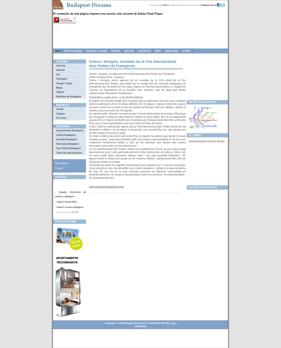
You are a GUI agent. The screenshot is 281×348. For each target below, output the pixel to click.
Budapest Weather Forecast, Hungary (207, 141)
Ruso (189, 5)
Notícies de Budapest (68, 96)
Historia (60, 65)
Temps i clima (64, 83)
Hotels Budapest (66, 135)
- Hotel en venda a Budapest (69, 206)
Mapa (59, 87)
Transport (61, 78)
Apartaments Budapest (70, 130)
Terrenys (61, 118)
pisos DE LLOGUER (96, 51)
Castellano (154, 5)
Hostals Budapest (66, 139)
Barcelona (171, 51)
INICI (57, 51)
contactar (144, 51)
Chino (197, 5)
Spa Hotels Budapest (68, 148)
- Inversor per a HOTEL (67, 211)
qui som (129, 51)
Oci (58, 74)
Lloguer (60, 113)
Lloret (186, 51)
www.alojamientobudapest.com (106, 186)
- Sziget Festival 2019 (66, 201)
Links (173, 323)
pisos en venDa (73, 51)
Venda (59, 109)
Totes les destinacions (69, 152)
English (172, 5)
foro (158, 51)
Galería (60, 70)
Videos (60, 92)
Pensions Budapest (67, 143)
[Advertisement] (207, 78)
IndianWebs (140, 326)
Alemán (181, 5)
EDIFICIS (115, 51)
